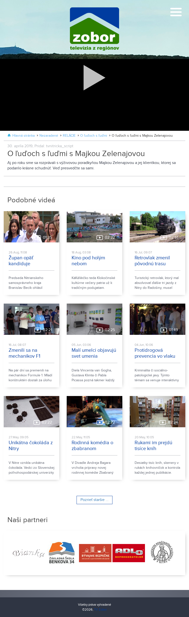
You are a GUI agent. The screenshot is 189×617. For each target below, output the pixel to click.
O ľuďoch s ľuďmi (93, 136)
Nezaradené (48, 136)
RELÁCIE (69, 136)
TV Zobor (100, 610)
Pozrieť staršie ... (94, 500)
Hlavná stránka (23, 136)
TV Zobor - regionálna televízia (94, 29)
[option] (28, 553)
